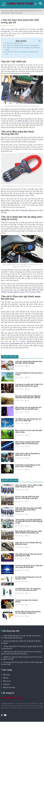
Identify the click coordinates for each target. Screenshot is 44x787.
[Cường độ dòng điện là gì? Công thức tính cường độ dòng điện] (7, 569)
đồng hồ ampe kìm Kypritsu (14, 195)
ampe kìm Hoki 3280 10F (29, 290)
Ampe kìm (22, 10)
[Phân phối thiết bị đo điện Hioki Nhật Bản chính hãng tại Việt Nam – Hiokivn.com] (7, 512)
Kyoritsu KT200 (35, 292)
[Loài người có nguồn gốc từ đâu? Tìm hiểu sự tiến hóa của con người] (7, 388)
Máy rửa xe (6, 681)
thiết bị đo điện (23, 121)
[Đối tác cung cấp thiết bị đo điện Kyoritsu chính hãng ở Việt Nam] (7, 500)
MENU (4, 5)
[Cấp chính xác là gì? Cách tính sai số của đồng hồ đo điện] (7, 558)
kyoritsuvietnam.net (16, 343)
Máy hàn (6, 678)
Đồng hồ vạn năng (9, 687)
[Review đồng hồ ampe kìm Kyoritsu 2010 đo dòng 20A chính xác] (7, 615)
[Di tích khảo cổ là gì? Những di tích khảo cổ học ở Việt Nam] (7, 468)
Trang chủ (4, 10)
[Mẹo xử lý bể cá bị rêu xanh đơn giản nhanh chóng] (7, 434)
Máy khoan (6, 675)
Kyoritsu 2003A (13, 292)
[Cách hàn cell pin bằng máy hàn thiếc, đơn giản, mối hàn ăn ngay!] (7, 365)
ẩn (40, 41)
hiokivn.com (5, 343)
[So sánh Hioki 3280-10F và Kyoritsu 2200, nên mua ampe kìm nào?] (7, 592)
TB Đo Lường (13, 10)
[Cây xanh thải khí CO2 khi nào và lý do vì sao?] (7, 377)
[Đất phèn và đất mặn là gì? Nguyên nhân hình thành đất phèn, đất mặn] (7, 399)
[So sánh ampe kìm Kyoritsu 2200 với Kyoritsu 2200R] (7, 581)
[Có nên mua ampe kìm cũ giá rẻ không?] (7, 604)
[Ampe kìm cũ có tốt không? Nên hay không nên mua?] (7, 546)
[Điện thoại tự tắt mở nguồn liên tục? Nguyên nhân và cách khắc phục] (7, 411)
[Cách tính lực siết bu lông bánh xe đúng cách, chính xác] (7, 457)
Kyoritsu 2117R (24, 292)
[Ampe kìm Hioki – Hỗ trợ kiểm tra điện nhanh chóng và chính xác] (7, 489)
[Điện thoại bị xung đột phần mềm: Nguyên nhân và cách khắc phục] (7, 445)
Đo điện (29, 10)
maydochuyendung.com (34, 341)
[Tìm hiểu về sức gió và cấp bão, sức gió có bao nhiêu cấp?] (7, 423)
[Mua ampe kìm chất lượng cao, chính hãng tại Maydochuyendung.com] (7, 535)
